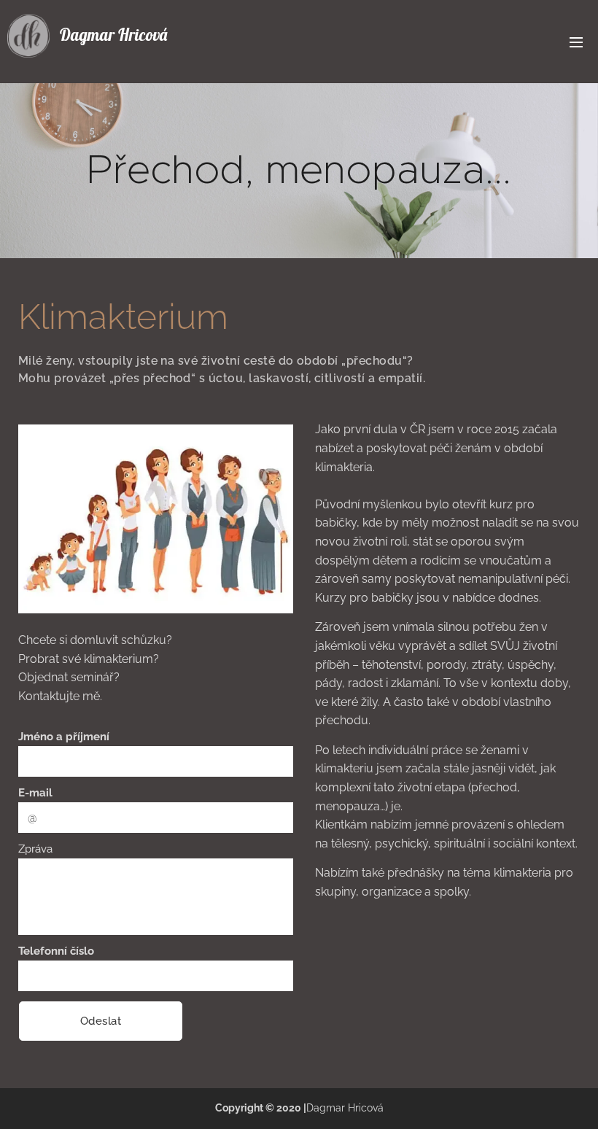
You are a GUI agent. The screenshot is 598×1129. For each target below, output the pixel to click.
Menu (576, 41)
